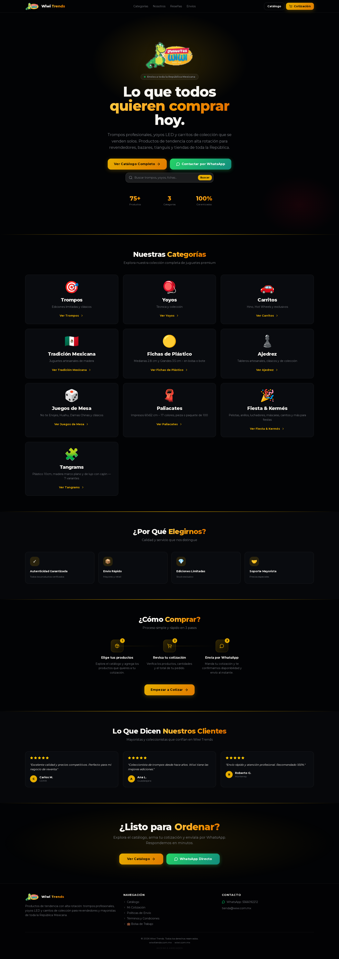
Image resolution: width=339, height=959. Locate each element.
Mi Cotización (136, 907)
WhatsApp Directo (196, 859)
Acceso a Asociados (170, 948)
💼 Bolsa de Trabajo (140, 924)
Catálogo (274, 6)
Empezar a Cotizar (167, 690)
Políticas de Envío (139, 913)
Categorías (140, 6)
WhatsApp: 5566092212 (242, 902)
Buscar (205, 177)
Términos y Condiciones (143, 918)
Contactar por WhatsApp (203, 164)
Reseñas (176, 6)
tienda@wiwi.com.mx (236, 908)
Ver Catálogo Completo (134, 164)
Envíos (191, 6)
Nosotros (159, 6)
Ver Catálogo (138, 859)
